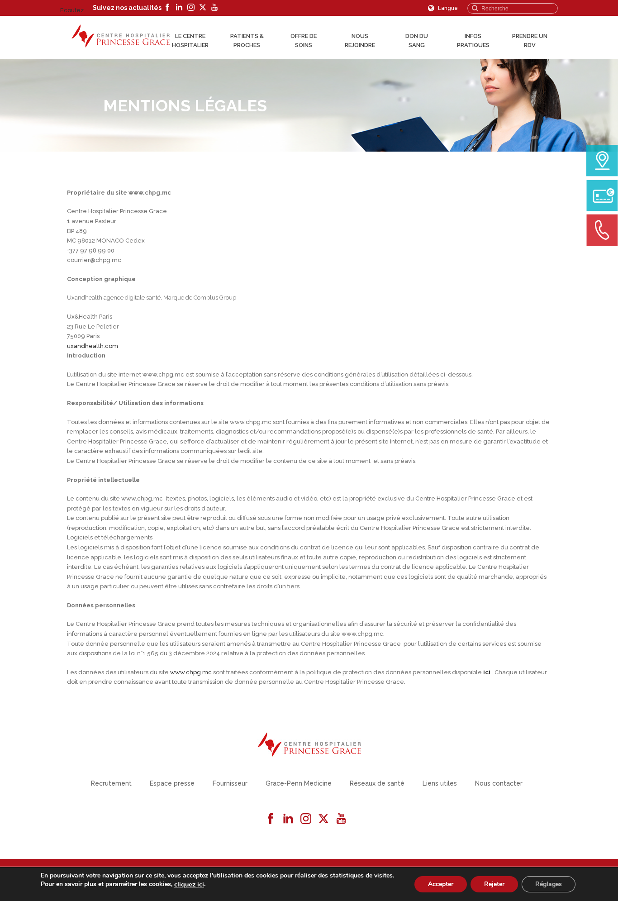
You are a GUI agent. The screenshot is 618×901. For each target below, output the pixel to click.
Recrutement (111, 783)
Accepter (440, 883)
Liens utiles (440, 783)
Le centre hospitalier (190, 40)
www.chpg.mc (191, 672)
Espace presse (172, 783)
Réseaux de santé (377, 783)
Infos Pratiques (473, 40)
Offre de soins (303, 40)
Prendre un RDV (529, 40)
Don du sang (416, 40)
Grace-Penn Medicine (299, 783)
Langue (447, 8)
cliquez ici (189, 884)
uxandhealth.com (92, 346)
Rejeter (494, 883)
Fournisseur (230, 783)
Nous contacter (499, 783)
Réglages (548, 883)
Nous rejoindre (360, 40)
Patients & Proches (247, 40)
